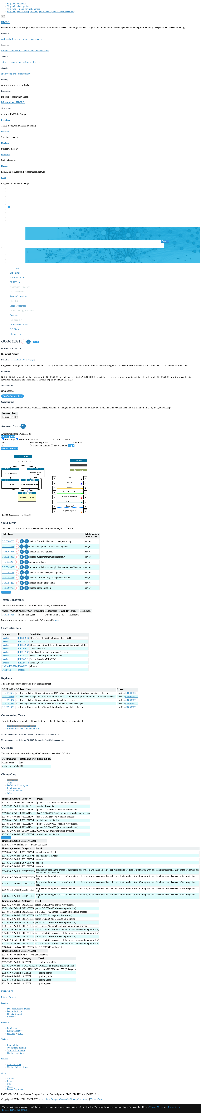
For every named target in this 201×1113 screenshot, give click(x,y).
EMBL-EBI (12, 223)
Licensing (11, 1016)
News (10, 1086)
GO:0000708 (8, 588)
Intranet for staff (8, 997)
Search (165, 241)
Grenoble (5, 131)
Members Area (14, 1064)
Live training (13, 1045)
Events (10, 1081)
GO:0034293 (8, 562)
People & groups (15, 1089)
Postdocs (11, 1033)
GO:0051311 (8, 546)
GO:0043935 (8, 567)
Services (11, 220)
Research (11, 217)
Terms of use (96, 1099)
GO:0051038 (8, 703)
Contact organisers (15, 1053)
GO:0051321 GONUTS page (22, 360)
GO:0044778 (8, 577)
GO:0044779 (8, 572)
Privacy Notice (156, 1107)
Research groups (15, 1031)
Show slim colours (41, 445)
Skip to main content (16, 3)
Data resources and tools (18, 1008)
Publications (12, 1028)
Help (9, 254)
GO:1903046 (8, 551)
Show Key (9, 439)
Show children (60, 445)
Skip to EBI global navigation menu (23, 9)
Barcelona (5, 120)
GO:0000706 (8, 541)
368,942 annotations (12, 396)
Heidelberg (5, 154)
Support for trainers (16, 1050)
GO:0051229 (8, 582)
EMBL (5, 22)
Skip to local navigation (18, 6)
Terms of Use (174, 1107)
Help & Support (14, 1014)
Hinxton (4, 166)
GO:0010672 (8, 693)
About (3, 1073)
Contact (10, 256)
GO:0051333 (8, 557)
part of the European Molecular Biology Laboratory (65, 1099)
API (9, 259)
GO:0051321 (8, 614)
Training (11, 215)
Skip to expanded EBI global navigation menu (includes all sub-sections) (40, 11)
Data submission (14, 1011)
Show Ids (23, 439)
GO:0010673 (8, 696)
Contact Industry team (17, 1067)
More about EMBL (13, 102)
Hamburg (5, 143)
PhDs (20, 1033)
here (57, 620)
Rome (3, 178)
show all (6, 592)
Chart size (33, 439)
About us (11, 212)
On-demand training (16, 1047)
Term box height (37, 442)
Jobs (9, 1084)
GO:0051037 (8, 700)
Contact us (12, 1078)
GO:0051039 (8, 707)
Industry (4, 1059)
